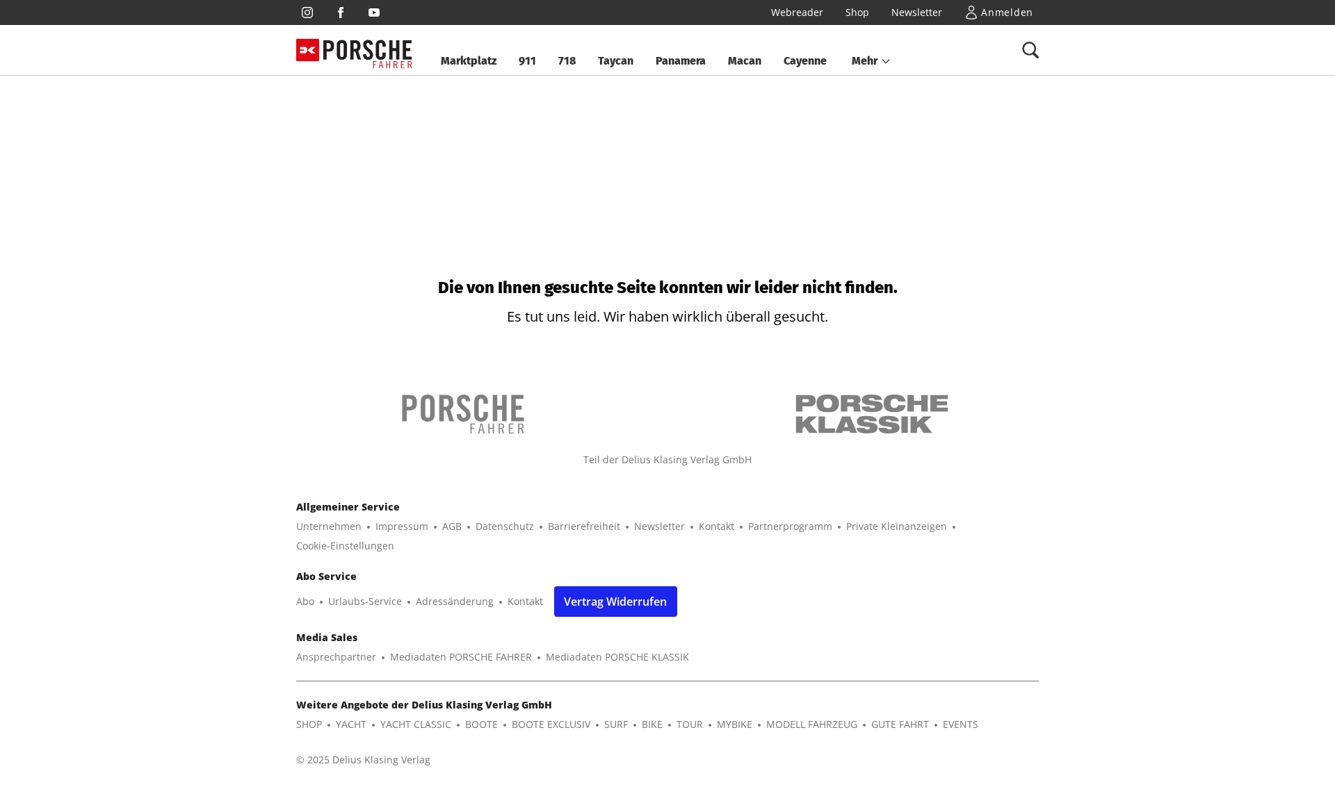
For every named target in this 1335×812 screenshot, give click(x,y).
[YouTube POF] (374, 12)
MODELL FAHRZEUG (811, 724)
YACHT (351, 724)
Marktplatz (468, 60)
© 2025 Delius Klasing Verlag (363, 759)
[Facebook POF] (341, 12)
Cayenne (805, 60)
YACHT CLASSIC (415, 724)
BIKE (652, 724)
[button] (872, 61)
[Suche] (1030, 50)
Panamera (681, 60)
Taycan (615, 60)
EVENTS (960, 724)
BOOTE (481, 724)
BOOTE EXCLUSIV (551, 724)
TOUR (690, 724)
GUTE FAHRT (900, 724)
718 (567, 60)
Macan (744, 60)
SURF (616, 724)
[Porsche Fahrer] (367, 50)
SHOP (309, 724)
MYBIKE (734, 724)
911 (527, 60)
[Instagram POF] (307, 12)
